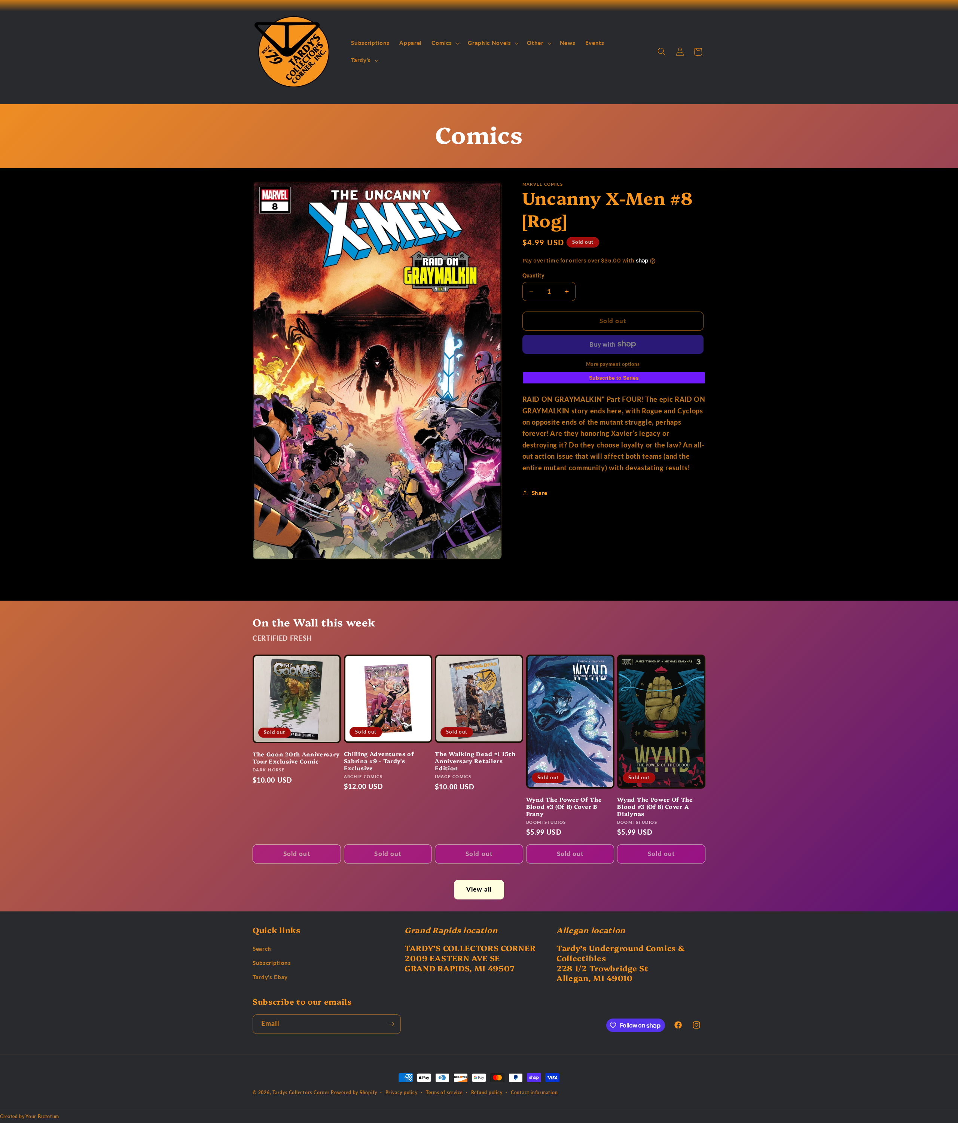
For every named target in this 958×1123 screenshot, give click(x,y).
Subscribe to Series (614, 377)
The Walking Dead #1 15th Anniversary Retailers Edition (475, 761)
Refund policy (487, 1092)
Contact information (534, 1092)
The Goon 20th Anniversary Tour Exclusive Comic (296, 757)
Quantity (533, 275)
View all (479, 889)
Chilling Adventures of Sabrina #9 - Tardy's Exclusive (379, 761)
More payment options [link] (613, 364)
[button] (445, 43)
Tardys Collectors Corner (300, 1092)
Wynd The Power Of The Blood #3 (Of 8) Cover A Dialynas (655, 806)
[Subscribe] (391, 1024)
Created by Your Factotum (29, 1116)
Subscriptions (272, 962)
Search (262, 948)
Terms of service (444, 1092)
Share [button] (539, 492)
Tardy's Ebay (270, 977)
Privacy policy (401, 1092)
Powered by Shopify (354, 1092)
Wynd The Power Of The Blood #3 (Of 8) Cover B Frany (564, 806)
